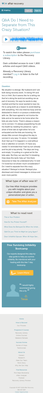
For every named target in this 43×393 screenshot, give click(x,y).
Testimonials (21, 348)
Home (21, 319)
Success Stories (21, 342)
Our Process (21, 325)
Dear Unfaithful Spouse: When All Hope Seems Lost (22, 236)
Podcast (21, 378)
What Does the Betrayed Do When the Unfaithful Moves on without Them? (22, 227)
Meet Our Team (21, 360)
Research (21, 358)
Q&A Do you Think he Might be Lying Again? (21, 231)
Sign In (38, 11)
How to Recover (21, 322)
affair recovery (16, 3)
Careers (21, 355)
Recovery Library (21, 333)
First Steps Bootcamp (21, 373)
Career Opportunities (21, 392)
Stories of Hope (21, 345)
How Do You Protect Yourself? (15, 222)
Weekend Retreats (21, 338)
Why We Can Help (21, 365)
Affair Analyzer (21, 375)
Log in (16, 74)
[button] (6, 10)
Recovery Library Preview (21, 380)
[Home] (5, 3)
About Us (21, 352)
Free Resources (21, 370)
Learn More (23, 272)
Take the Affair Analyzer (24, 201)
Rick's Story (22, 363)
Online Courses (21, 335)
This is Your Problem (12, 217)
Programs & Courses (21, 330)
